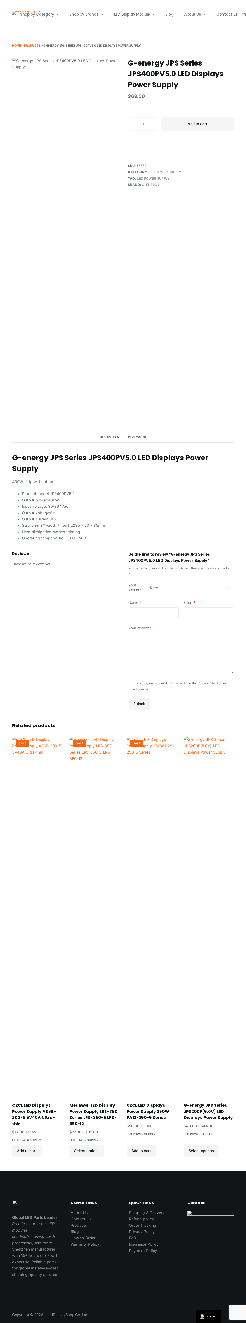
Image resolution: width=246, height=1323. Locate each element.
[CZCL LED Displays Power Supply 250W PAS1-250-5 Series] (152, 916)
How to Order (83, 1237)
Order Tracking (142, 1225)
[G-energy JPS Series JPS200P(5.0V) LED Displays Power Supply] (209, 916)
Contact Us (227, 14)
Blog (169, 14)
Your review (140, 628)
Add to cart (197, 123)
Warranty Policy (85, 1244)
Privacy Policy (142, 1231)
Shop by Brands (84, 14)
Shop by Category (37, 14)
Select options (86, 1150)
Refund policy (141, 1218)
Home (16, 45)
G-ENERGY (151, 185)
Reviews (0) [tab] (137, 437)
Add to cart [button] (27, 1150)
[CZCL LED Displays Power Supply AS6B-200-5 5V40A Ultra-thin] (37, 916)
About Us (192, 14)
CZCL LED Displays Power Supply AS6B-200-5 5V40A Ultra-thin (34, 1114)
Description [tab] (109, 437)
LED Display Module (132, 14)
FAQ (132, 1237)
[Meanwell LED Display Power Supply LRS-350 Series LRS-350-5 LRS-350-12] (94, 916)
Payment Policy (143, 1250)
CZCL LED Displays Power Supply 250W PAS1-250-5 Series (148, 1111)
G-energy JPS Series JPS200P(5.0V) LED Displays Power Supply (208, 1111)
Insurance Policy (144, 1244)
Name (135, 602)
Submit (139, 703)
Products (32, 45)
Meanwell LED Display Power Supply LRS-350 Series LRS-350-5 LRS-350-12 (93, 1114)
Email (190, 602)
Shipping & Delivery (147, 1212)
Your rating (135, 588)
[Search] (235, 14)
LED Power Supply (165, 172)
